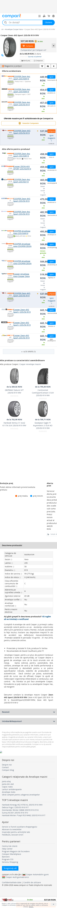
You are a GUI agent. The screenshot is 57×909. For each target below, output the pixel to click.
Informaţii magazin (11, 83)
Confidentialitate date (11, 882)
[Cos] (49, 16)
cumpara (51, 131)
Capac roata (7, 786)
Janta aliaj (6, 781)
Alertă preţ (26, 61)
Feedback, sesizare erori (12, 834)
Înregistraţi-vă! (10, 868)
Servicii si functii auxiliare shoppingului (19, 826)
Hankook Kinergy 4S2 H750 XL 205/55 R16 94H (22, 804)
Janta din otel (8, 784)
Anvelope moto (8, 792)
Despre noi (7, 764)
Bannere (6, 856)
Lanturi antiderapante (12, 789)
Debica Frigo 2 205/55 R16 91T (15, 807)
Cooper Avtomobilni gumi (37, 874)
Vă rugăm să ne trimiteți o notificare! (27, 617)
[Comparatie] (44, 16)
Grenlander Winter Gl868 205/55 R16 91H (20, 810)
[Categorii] (39, 16)
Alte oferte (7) (29, 352)
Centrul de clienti (9, 846)
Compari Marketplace (11, 854)
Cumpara (29, 46)
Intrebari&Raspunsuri (12, 721)
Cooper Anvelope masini (30, 364)
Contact (5, 767)
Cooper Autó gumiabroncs (17, 877)
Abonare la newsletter (12, 829)
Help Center (7, 848)
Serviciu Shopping (10, 862)
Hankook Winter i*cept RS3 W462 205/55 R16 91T (23, 815)
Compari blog (8, 770)
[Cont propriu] (53, 16)
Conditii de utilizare (32, 882)
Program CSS (7, 859)
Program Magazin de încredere (16, 851)
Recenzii (5, 712)
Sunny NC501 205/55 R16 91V (15, 812)
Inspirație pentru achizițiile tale (16, 832)
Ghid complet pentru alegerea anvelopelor (21, 794)
